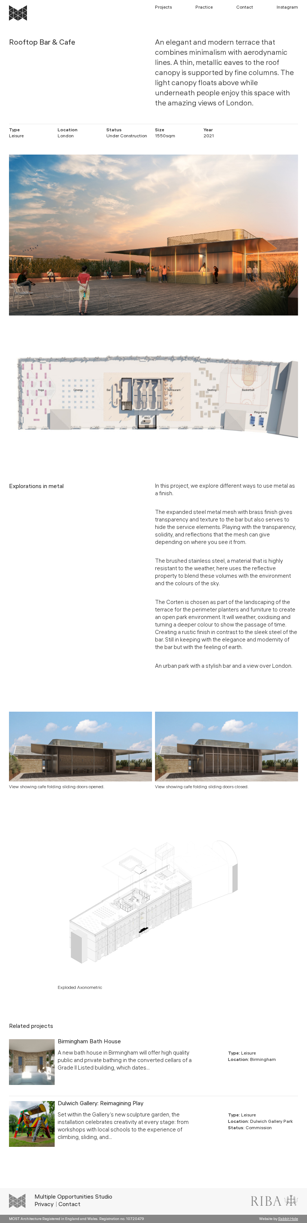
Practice (204, 7)
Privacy (44, 1205)
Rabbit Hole (288, 1219)
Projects (163, 7)
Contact (244, 7)
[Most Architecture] (18, 13)
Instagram (287, 7)
